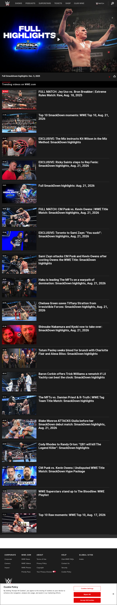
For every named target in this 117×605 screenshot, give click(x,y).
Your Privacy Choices (44, 572)
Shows (18, 3)
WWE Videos (26, 563)
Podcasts (30, 3)
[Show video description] (109, 76)
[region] (58, 594)
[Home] (7, 3)
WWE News (25, 559)
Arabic (81, 559)
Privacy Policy (42, 563)
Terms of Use (41, 559)
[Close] (113, 593)
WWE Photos (26, 568)
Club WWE (79, 3)
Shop (68, 3)
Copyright (40, 568)
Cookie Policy (66, 572)
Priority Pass (26, 572)
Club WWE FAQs (67, 559)
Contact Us (65, 563)
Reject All (87, 594)
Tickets (58, 3)
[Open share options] (114, 76)
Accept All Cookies (87, 600)
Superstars (45, 3)
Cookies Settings (87, 588)
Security (64, 568)
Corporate (8, 559)
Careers (7, 563)
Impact (7, 568)
